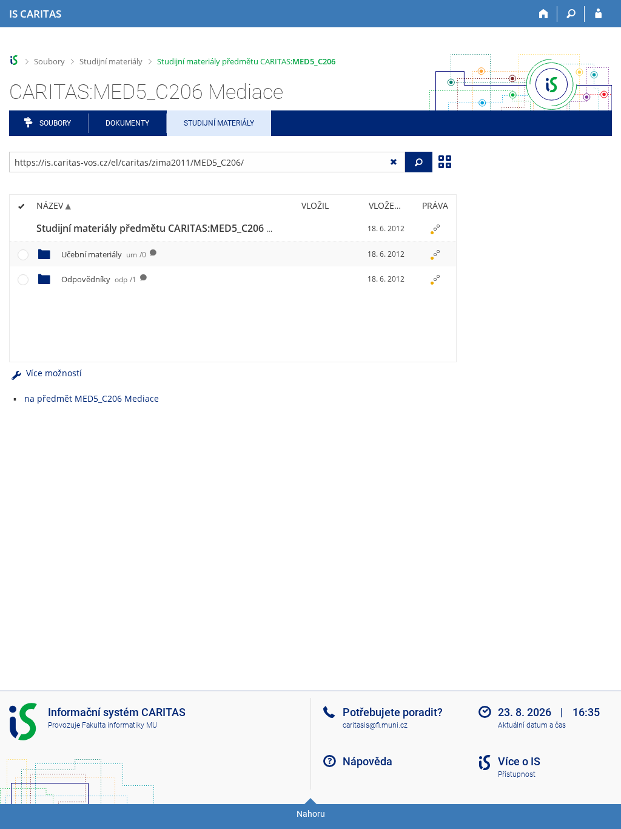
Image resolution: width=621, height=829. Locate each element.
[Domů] (543, 14)
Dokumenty (127, 123)
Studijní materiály (111, 61)
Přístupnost (516, 774)
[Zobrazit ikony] (444, 161)
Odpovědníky (98, 279)
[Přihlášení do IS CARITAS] (598, 14)
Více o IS (519, 761)
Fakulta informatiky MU (119, 725)
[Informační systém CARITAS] (14, 60)
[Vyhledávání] (571, 14)
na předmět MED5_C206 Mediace (91, 398)
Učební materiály (103, 254)
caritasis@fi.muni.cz (375, 725)
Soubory (49, 61)
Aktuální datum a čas (532, 725)
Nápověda (367, 761)
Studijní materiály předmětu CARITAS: (246, 61)
